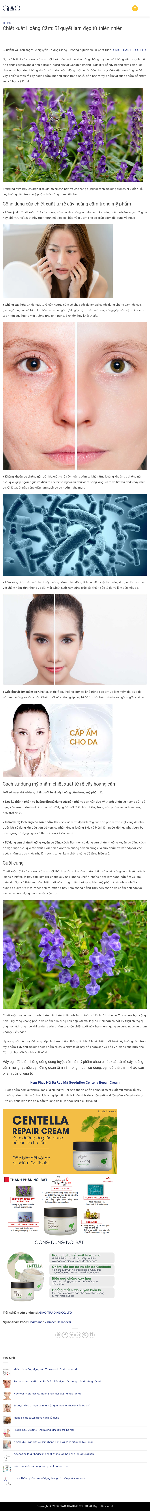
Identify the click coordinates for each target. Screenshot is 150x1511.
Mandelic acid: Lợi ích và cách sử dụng (36, 1417)
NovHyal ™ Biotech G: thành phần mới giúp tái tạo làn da (48, 1393)
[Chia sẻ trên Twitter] (72, 1335)
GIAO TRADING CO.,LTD (129, 50)
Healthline (35, 1322)
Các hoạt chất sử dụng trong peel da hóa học (41, 1466)
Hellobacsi (64, 1322)
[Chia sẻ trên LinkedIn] (92, 1335)
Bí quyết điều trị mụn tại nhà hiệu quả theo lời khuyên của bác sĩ (51, 1405)
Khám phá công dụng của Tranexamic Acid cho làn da (46, 1369)
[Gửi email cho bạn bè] (78, 1335)
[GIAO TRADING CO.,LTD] (11, 8)
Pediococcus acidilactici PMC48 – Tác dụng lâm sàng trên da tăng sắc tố (57, 1381)
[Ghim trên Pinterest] (85, 1335)
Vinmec (49, 1322)
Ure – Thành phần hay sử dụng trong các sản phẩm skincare (49, 1478)
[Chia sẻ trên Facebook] (65, 1335)
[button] (135, 8)
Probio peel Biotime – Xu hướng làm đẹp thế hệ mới (44, 1429)
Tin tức (7, 23)
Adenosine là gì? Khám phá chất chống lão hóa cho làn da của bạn (54, 1453)
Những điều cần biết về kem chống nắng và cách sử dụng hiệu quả (53, 1442)
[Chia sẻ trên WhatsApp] (58, 1335)
